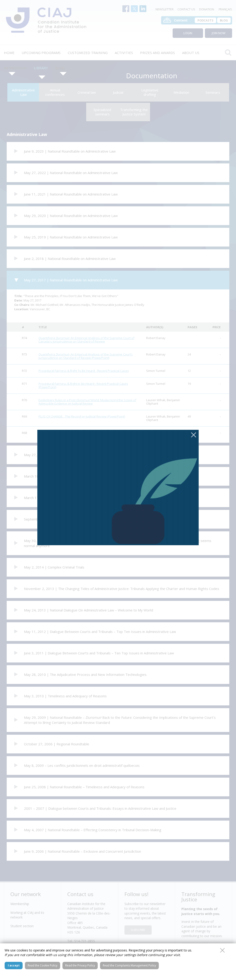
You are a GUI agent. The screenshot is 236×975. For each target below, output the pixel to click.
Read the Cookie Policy (42, 965)
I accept (14, 965)
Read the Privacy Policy (80, 965)
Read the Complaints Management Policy (129, 965)
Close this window (222, 950)
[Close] (194, 435)
